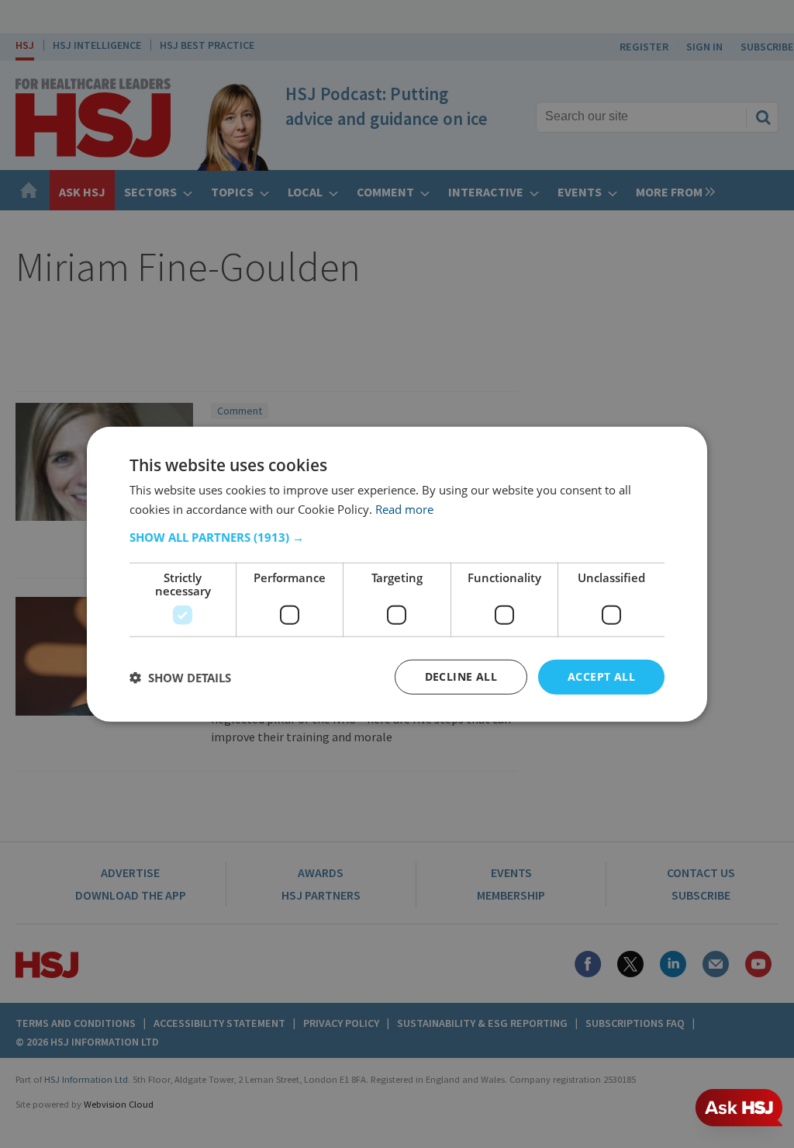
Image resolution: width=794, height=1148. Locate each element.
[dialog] (397, 574)
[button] (397, 537)
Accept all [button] (601, 676)
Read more (404, 508)
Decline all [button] (461, 676)
